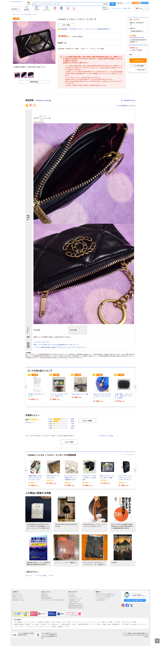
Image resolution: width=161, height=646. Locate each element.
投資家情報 (44, 596)
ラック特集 (117, 622)
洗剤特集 (27, 624)
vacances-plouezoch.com (16, 1)
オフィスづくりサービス (32, 626)
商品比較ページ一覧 (63, 626)
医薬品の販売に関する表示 (75, 608)
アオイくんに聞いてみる (135, 600)
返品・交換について (17, 600)
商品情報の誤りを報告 (42, 100)
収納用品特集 (115, 624)
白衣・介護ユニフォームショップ (138, 624)
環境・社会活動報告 (46, 598)
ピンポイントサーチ (45, 626)
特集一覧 (54, 626)
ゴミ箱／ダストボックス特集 (128, 622)
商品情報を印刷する (130, 100)
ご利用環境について (73, 600)
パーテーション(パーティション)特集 (95, 622)
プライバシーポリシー (74, 598)
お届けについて (16, 596)
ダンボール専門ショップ (53, 624)
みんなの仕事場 (99, 600)
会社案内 (43, 594)
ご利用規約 (71, 596)
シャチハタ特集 (124, 624)
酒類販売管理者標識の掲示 (75, 606)
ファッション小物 (25, 14)
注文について (15, 594)
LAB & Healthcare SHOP (136, 37)
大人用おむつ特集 (105, 624)
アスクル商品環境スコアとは (124, 105)
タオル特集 (43, 624)
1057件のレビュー (30, 422)
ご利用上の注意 (72, 602)
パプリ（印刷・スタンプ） (101, 598)
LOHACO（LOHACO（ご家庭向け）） (104, 594)
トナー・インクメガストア (30, 622)
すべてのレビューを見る (106, 435)
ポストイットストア (19, 626)
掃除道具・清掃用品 (18, 624)
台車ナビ (74, 624)
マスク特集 (97, 624)
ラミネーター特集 (65, 622)
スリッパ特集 (34, 624)
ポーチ (35, 14)
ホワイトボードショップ (78, 622)
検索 (113, 4)
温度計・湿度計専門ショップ (85, 624)
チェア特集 (109, 622)
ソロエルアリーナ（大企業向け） (103, 596)
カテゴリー (15, 9)
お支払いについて (16, 598)
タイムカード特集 (55, 622)
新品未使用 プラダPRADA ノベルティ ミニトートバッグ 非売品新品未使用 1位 (85, 29)
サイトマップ (71, 594)
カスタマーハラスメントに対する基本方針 (51, 600)
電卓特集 (40, 622)
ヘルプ (129, 3)
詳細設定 (105, 4)
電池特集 (46, 622)
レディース (15, 14)
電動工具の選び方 (65, 624)
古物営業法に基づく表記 (74, 604)
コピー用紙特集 (18, 622)
